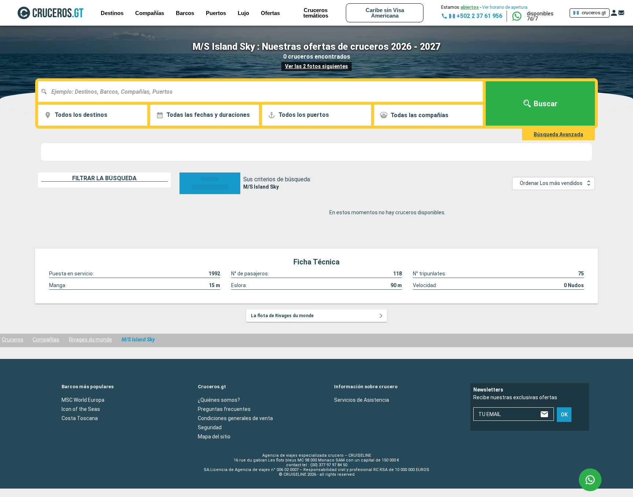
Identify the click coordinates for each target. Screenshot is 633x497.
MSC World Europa (83, 400)
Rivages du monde (90, 339)
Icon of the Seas (81, 409)
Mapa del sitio (214, 436)
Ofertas (270, 13)
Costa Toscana (80, 418)
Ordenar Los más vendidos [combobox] (551, 183)
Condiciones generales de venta (235, 418)
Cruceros (12, 339)
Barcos (185, 13)
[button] (545, 16)
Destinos (112, 13)
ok (564, 415)
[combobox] (263, 92)
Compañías (46, 339)
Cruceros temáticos (315, 13)
